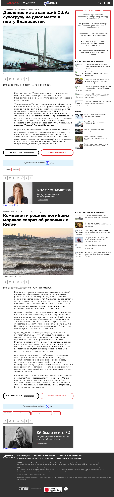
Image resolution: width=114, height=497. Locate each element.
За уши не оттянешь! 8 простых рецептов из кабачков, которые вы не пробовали (98, 224)
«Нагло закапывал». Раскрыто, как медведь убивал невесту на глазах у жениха (97, 232)
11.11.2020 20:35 (8, 9)
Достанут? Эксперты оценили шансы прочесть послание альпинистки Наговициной (98, 73)
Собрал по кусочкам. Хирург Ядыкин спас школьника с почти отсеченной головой (98, 88)
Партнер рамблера (36, 488)
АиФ (4, 73)
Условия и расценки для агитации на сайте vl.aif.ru (35, 458)
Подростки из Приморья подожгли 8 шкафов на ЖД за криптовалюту (93, 34)
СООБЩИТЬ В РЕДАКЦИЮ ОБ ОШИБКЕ (69, 458)
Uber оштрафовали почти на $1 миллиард (95, 130)
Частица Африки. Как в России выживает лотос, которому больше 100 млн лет (97, 247)
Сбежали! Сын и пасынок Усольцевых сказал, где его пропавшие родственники (98, 103)
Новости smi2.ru (10, 205)
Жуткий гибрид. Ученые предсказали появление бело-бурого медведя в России (98, 254)
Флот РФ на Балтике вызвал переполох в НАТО (94, 122)
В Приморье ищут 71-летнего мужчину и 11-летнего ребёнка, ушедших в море (93, 43)
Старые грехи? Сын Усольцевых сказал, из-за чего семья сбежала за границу (97, 66)
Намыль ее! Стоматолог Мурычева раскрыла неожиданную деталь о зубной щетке (97, 95)
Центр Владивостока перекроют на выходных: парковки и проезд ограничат (93, 52)
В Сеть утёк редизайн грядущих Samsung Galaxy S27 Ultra (95, 115)
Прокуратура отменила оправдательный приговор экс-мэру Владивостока (93, 17)
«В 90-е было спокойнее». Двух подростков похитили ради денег (96, 216)
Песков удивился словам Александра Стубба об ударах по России (95, 138)
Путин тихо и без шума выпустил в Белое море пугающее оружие (96, 144)
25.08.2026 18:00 (8, 212)
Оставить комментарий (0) (57, 152)
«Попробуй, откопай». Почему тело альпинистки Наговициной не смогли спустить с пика (97, 239)
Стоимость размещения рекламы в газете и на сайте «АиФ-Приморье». (58, 456)
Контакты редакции (24, 456)
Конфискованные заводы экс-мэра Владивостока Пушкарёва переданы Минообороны (93, 26)
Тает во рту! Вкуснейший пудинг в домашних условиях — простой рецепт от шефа (97, 81)
